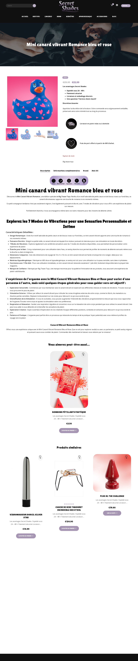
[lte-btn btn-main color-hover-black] (69, 430)
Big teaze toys (68, 162)
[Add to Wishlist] (83, 355)
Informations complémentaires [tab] (66, 171)
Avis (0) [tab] (95, 171)
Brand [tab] (85, 171)
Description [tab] (45, 171)
